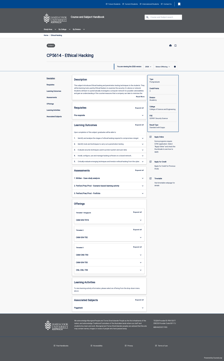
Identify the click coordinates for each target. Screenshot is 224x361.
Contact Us (168, 4)
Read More (140, 97)
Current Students (131, 4)
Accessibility (97, 346)
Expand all (139, 108)
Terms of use (163, 346)
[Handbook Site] (55, 18)
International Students (150, 4)
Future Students (114, 4)
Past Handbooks (62, 346)
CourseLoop (217, 358)
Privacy (130, 346)
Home (46, 35)
